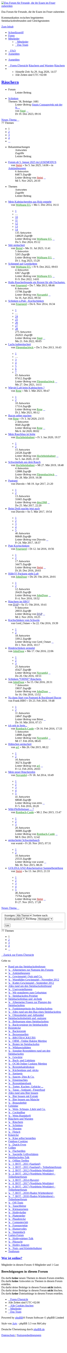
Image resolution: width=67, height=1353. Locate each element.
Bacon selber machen (19, 415)
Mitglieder (13, 38)
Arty (14, 1323)
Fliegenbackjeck (25, 347)
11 (16, 220)
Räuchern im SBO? (19, 601)
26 (16, 322)
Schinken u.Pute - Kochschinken (26, 300)
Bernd (19, 248)
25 (16, 319)
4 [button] (9, 138)
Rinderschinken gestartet (21, 648)
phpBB (19, 1317)
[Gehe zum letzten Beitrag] (45, 177)
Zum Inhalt (7, 26)
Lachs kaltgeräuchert (19, 344)
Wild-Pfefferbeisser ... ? (21, 809)
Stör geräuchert (16, 245)
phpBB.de (39, 1329)
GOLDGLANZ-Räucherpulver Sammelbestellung (35, 868)
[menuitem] (21, 41)
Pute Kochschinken (18, 545)
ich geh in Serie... (17, 725)
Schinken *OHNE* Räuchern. (25, 679)
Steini (19, 165)
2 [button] (9, 131)
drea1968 (42, 502)
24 (16, 316)
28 (16, 328)
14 (16, 229)
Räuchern (10, 82)
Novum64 (42, 294)
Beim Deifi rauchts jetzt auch (24, 508)
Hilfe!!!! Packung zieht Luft (23, 573)
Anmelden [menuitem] (14, 53)
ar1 (17, 747)
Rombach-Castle (25, 728)
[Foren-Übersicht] (33, 5)
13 (16, 226)
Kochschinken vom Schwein (24, 620)
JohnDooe (21, 576)
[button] (9, 141)
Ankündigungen (17, 168)
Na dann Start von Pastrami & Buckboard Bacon (34, 697)
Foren (11, 35)
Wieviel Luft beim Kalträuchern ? (26, 387)
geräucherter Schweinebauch (24, 840)
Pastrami (13, 480)
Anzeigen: (10, 915)
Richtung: (31, 918)
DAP (16, 604)
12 (16, 223)
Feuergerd (21, 285)
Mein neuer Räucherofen (21, 772)
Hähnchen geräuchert (19, 744)
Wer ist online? (11, 1258)
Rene (18, 390)
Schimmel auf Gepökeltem (22, 263)
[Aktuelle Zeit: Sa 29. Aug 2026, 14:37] (9, 68)
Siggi (23, 110)
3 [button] (9, 134)
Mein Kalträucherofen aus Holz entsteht (29, 201)
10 (16, 217)
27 (16, 325)
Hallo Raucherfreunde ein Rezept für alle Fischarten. (36, 282)
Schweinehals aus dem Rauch (24, 462)
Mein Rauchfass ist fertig (21, 434)
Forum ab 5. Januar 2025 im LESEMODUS (32, 162)
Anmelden (14, 59)
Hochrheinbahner (25, 437)
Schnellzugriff (16, 32)
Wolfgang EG (23, 204)
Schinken (13, 98)
